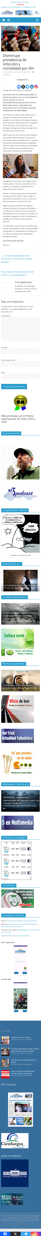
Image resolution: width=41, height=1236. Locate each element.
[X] (23, 85)
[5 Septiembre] (3, 20)
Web (3, 372)
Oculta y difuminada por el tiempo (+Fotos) (21, 921)
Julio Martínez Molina (23, 588)
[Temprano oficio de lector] (20, 671)
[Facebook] (19, 85)
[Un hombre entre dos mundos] (20, 571)
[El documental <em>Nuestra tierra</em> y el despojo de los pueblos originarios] (20, 604)
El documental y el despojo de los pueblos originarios (20, 615)
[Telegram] (27, 85)
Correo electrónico (9, 360)
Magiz (3, 936)
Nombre (5, 347)
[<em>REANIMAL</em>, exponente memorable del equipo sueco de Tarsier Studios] (20, 791)
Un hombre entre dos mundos (20, 585)
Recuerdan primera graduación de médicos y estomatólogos (17, 273)
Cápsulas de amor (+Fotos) (21, 1037)
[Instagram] (36, 85)
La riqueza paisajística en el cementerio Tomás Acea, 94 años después (16, 258)
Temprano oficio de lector (17, 685)
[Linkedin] (32, 85)
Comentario (6, 316)
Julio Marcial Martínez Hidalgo (27, 806)
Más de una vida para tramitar (18, 936)
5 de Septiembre (25, 72)
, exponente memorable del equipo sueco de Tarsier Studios (21, 800)
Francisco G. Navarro (25, 688)
